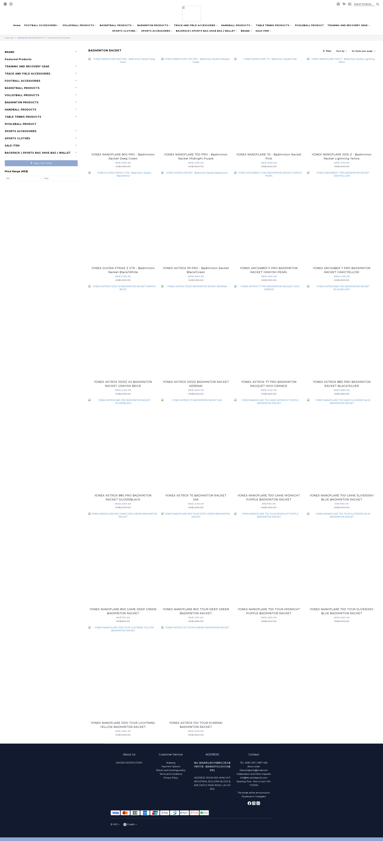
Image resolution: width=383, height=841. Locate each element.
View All (9, 38)
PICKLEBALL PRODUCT (309, 25)
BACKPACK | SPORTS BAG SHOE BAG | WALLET (205, 31)
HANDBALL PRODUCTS (235, 25)
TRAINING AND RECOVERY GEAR (347, 25)
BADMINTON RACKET (60, 38)
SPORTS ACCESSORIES (155, 31)
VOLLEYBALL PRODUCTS (78, 25)
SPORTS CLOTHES (124, 31)
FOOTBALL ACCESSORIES (40, 25)
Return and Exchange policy (171, 770)
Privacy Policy (171, 777)
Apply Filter (42, 163)
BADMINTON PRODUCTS (152, 25)
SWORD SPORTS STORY (129, 762)
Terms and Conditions (170, 774)
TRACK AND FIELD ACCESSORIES (194, 25)
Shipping (170, 762)
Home (17, 25)
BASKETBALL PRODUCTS (116, 25)
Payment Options (170, 766)
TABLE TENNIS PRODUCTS (272, 25)
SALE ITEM (262, 31)
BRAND (245, 31)
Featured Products (18, 59)
